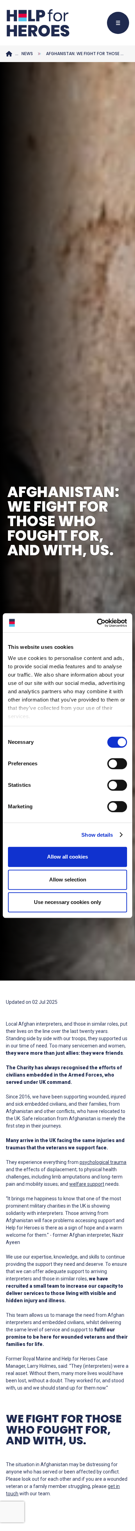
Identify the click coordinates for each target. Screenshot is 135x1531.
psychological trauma (103, 1162)
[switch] (113, 764)
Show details (97, 835)
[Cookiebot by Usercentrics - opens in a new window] (97, 622)
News (27, 53)
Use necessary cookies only (67, 902)
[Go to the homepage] (38, 23)
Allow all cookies (67, 857)
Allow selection (67, 879)
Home (9, 54)
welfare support (86, 1184)
